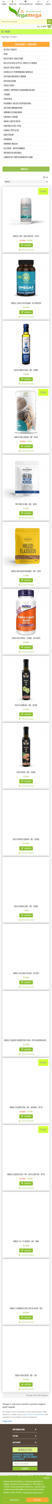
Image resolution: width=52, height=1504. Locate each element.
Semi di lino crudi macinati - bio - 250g (26, 571)
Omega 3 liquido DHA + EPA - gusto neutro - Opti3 (26, 1174)
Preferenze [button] (14, 1500)
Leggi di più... (8, 1421)
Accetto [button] (37, 1500)
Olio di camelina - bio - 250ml (26, 705)
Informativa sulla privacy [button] (33, 1492)
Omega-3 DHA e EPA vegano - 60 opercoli (26, 303)
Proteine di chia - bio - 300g (26, 504)
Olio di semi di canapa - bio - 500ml (26, 839)
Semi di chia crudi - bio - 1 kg (26, 1375)
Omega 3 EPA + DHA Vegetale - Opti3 (26, 236)
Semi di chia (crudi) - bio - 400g (26, 437)
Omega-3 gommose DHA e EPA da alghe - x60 (26, 1308)
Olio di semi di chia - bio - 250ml (26, 370)
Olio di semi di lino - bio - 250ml (26, 906)
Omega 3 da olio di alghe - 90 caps (26, 973)
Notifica (27, 1384)
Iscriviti (25, 1468)
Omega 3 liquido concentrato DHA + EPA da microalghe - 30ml (26, 1040)
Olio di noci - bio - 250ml (26, 772)
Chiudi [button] (46, 1478)
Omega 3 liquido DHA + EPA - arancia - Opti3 (26, 1107)
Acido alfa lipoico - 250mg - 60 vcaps (26, 638)
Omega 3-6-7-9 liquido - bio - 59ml (26, 1241)
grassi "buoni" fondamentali (33, 1415)
